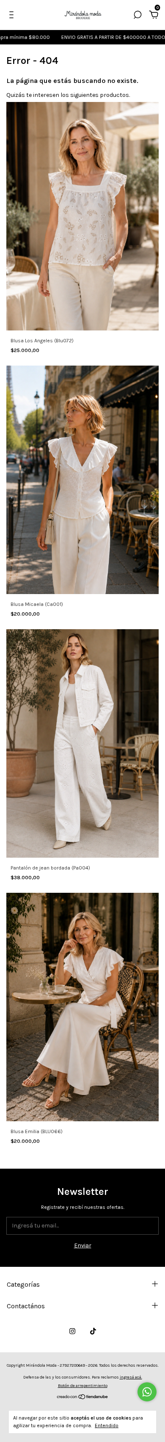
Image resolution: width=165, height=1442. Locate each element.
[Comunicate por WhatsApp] (147, 1391)
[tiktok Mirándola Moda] (93, 1331)
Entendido (106, 1425)
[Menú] (12, 16)
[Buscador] (137, 16)
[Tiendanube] (82, 1397)
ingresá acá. (131, 1377)
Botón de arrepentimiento (82, 1385)
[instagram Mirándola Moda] (72, 1331)
